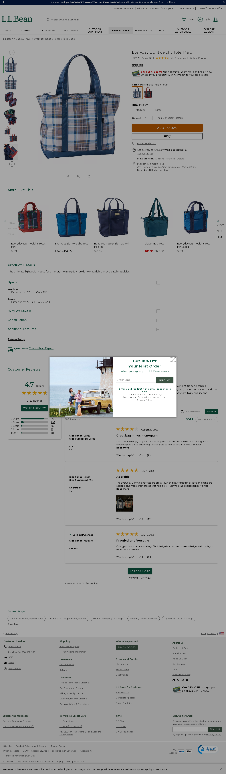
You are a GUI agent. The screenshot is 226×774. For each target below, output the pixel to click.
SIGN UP (164, 380)
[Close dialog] (173, 359)
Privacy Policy (144, 400)
